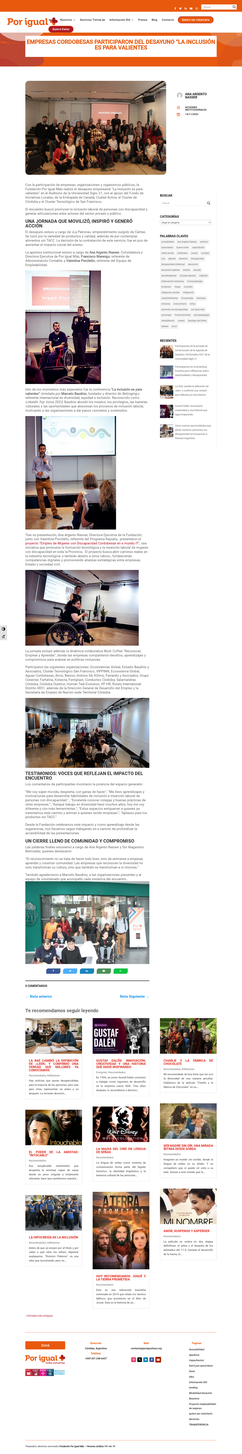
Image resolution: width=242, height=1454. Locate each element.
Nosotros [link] (66, 20)
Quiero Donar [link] (61, 29)
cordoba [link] (205, 253)
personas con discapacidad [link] (174, 309)
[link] (32, 21)
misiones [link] (165, 304)
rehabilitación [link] (168, 320)
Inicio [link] (52, 20)
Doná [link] (192, 1371)
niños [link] (192, 304)
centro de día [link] (167, 253)
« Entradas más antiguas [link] (39, 1315)
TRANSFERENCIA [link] (198, 1424)
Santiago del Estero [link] (197, 320)
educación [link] (193, 264)
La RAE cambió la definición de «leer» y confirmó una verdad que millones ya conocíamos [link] (53, 1065)
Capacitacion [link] (196, 1360)
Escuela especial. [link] (188, 275)
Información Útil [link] (119, 20)
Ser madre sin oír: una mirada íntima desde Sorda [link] (188, 1147)
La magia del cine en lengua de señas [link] (121, 1150)
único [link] (174, 326)
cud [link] (163, 258)
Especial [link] (203, 275)
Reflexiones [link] (53, 1075)
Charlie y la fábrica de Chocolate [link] (188, 1062)
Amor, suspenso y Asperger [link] (186, 1231)
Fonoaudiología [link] (194, 281)
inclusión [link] (188, 287)
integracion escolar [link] (170, 292)
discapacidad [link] (197, 258)
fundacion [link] (166, 287)
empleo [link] (186, 270)
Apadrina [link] (194, 1354)
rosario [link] (181, 320)
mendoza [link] (201, 298)
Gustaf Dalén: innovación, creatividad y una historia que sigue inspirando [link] (121, 1064)
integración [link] (188, 292)
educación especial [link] (170, 270)
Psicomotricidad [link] (182, 315)
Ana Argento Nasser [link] (187, 242)
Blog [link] (154, 20)
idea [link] (191, 1376)
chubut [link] (194, 253)
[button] (175, 9)
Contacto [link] (168, 20)
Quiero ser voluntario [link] (195, 19)
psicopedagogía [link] (201, 315)
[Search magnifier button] (234, 6)
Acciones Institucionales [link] (196, 108)
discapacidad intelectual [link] (173, 264)
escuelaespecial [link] (168, 275)
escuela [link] (197, 270)
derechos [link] (183, 258)
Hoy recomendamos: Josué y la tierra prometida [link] (121, 1277)
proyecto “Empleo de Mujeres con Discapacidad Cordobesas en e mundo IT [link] (81, 543)
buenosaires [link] (167, 247)
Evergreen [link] (101, 1072)
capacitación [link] (198, 247)
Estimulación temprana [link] (172, 281)
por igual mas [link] (197, 309)
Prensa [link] (142, 20)
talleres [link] (164, 326)
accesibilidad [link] (167, 242)
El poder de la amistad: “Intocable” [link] (53, 1153)
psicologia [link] (166, 315)
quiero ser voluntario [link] (200, 1413)
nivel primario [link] (180, 304)
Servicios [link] (194, 1419)
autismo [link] (204, 242)
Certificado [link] (182, 253)
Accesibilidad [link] (196, 1349)
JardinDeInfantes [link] (169, 298)
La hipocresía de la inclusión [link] (53, 1237)
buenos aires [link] (182, 247)
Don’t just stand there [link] (201, 1365)
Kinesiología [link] (187, 298)
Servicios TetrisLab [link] (92, 20)
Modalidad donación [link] (200, 1393)
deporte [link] (172, 258)
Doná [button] (45, 1345)
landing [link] (193, 1387)
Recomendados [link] (37, 1075)
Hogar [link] (178, 287)
